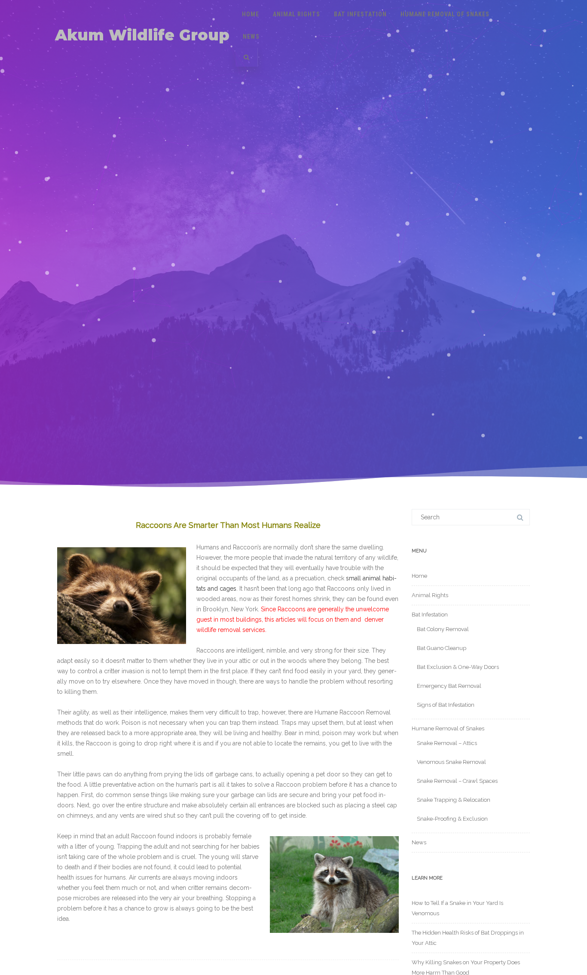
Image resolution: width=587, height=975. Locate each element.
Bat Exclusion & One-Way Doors (458, 667)
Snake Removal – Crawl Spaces (457, 781)
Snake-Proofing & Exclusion (452, 819)
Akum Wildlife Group (142, 35)
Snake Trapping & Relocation (453, 800)
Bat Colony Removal (443, 629)
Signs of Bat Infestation (445, 705)
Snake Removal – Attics (447, 743)
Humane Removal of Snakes (445, 14)
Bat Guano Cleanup (441, 648)
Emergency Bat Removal (449, 686)
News (251, 36)
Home (250, 14)
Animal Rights (296, 14)
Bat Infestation (360, 14)
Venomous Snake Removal (451, 762)
